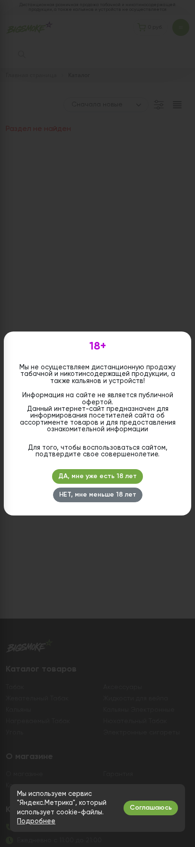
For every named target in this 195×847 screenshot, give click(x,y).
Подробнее (36, 821)
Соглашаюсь (151, 807)
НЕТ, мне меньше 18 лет (97, 494)
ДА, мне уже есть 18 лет (97, 476)
